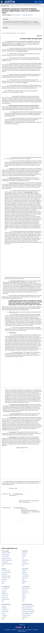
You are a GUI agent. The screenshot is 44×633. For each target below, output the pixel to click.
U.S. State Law (25, 586)
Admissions (24, 572)
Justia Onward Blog (26, 615)
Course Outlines (25, 576)
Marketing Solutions (27, 604)
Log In (36, 1)
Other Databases (6, 604)
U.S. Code (4, 590)
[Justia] (9, 2)
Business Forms (5, 609)
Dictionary (24, 570)
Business (4, 568)
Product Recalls (5, 611)
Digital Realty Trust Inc (19, 4)
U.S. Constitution (5, 588)
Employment (4, 574)
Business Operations (16, 15)
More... (3, 565)
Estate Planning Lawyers (7, 560)
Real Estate (4, 579)
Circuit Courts (5, 595)
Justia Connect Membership (28, 606)
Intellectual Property (6, 576)
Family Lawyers (5, 562)
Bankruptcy (24, 552)
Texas (23, 599)
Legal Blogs (4, 607)
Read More (5, 27)
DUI (23, 558)
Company (19, 629)
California (24, 593)
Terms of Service (28, 629)
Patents (3, 613)
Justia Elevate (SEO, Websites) (28, 611)
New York (24, 597)
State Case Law (25, 592)
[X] (26, 627)
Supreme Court (5, 593)
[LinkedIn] (16, 627)
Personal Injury (25, 563)
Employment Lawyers (6, 558)
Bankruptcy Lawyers (6, 552)
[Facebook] (19, 627)
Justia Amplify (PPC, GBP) (27, 613)
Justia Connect (8, 629)
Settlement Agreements (27, 15)
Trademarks (4, 615)
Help (23, 629)
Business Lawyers (5, 554)
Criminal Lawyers (5, 556)
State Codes (24, 590)
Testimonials (25, 617)
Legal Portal (14, 629)
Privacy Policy (35, 629)
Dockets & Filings (5, 599)
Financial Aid (24, 574)
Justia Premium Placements (28, 609)
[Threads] (23, 627)
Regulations (4, 592)
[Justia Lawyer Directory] (28, 627)
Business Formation (6, 570)
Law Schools (25, 568)
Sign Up (40, 1)
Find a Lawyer (5, 551)
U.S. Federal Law (6, 586)
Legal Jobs (4, 606)
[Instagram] (21, 627)
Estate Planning (25, 560)
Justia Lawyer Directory (27, 607)
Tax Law (3, 581)
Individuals (24, 551)
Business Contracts (10, 4)
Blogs (23, 579)
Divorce (23, 556)
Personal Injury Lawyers (7, 563)
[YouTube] (18, 627)
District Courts (5, 597)
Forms (5, 4)
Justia (2, 4)
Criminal (24, 554)
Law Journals (25, 577)
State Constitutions (26, 588)
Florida (23, 595)
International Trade (6, 577)
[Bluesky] (24, 627)
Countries (4, 617)
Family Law (24, 562)
